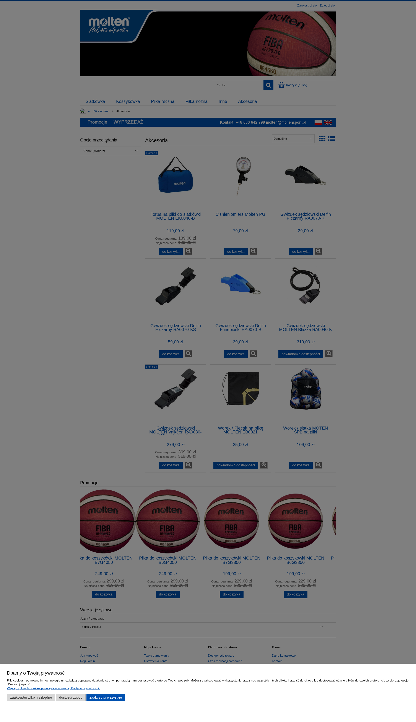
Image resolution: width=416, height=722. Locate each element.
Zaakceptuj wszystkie (105, 697)
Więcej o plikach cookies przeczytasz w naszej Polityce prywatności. (53, 688)
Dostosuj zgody (70, 697)
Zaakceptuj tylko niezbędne (31, 697)
